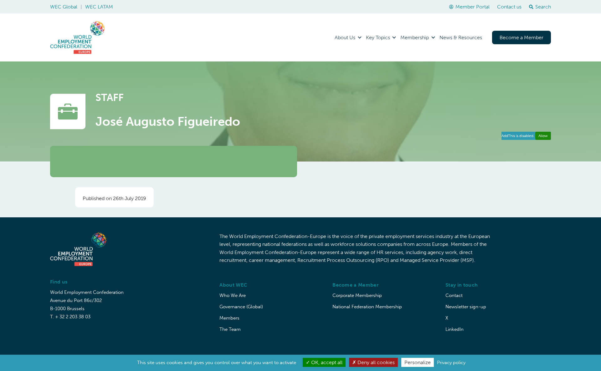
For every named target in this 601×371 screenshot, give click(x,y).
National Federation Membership (367, 307)
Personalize (417, 362)
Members (229, 318)
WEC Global (63, 7)
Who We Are (232, 295)
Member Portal (472, 7)
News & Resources (460, 37)
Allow (543, 136)
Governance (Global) (241, 307)
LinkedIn (454, 329)
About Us (345, 37)
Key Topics (378, 37)
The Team (230, 329)
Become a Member (521, 37)
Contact (454, 295)
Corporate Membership (357, 295)
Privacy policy (451, 362)
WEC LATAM (99, 7)
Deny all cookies (375, 362)
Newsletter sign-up (465, 307)
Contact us (509, 7)
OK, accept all (326, 362)
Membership (414, 37)
